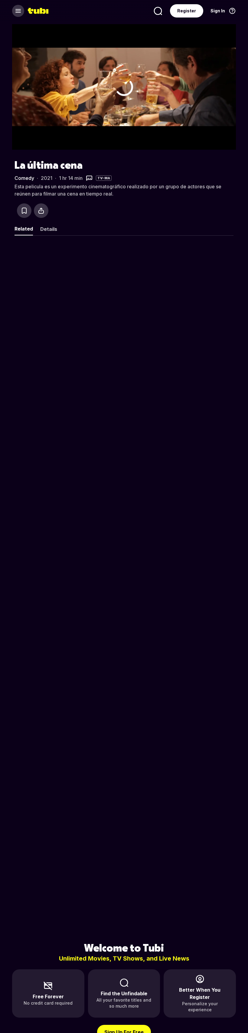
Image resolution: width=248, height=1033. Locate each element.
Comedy (24, 178)
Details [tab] (48, 229)
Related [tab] (24, 229)
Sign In (217, 10)
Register (186, 10)
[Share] (41, 210)
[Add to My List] (24, 210)
